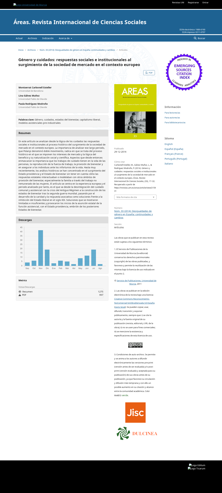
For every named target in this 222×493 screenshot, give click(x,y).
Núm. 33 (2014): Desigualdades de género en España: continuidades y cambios (77, 49)
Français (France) (174, 153)
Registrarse (193, 2)
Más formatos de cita (127, 197)
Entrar (205, 2)
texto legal (120, 307)
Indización (48, 38)
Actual (19, 38)
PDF (150, 72)
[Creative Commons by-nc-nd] (135, 344)
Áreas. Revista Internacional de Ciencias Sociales (79, 22)
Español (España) (174, 148)
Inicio (21, 49)
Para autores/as (172, 117)
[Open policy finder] (135, 411)
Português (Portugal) (176, 158)
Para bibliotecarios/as (175, 122)
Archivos (32, 38)
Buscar (201, 38)
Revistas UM (178, 2)
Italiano (169, 163)
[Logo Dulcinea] (137, 432)
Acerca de (64, 38)
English (169, 144)
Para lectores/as (172, 112)
